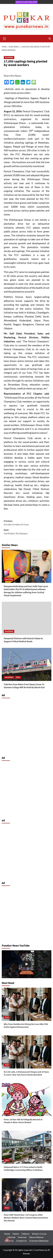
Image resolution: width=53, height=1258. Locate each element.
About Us (9, 1240)
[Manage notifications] (7, 1240)
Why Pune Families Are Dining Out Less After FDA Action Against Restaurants (26, 1025)
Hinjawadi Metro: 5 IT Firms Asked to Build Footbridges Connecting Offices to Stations (23, 1168)
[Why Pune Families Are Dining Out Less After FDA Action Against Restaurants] (26, 1004)
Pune (18, 677)
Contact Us (21, 1240)
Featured (22, 1237)
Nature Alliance (36, 1237)
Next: (16, 532)
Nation (16, 1233)
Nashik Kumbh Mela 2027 (26, 2)
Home (7, 1233)
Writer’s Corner (39, 1233)
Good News (9, 57)
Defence (25, 1233)
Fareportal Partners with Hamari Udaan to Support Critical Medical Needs (23, 640)
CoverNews (38, 1250)
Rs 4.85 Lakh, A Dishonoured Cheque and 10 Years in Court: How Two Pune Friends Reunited (26, 1073)
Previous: (16, 523)
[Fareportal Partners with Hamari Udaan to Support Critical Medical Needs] (26, 618)
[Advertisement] (26, 726)
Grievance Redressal (38, 1240)
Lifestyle (11, 1237)
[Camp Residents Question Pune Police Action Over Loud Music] (26, 964)
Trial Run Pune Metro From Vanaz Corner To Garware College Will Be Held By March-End (24, 686)
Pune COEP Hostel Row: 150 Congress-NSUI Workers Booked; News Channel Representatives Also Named (26, 1218)
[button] (4, 38)
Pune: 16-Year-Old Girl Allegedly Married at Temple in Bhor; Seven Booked (23, 1121)
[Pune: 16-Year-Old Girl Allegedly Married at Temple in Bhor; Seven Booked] (26, 1099)
